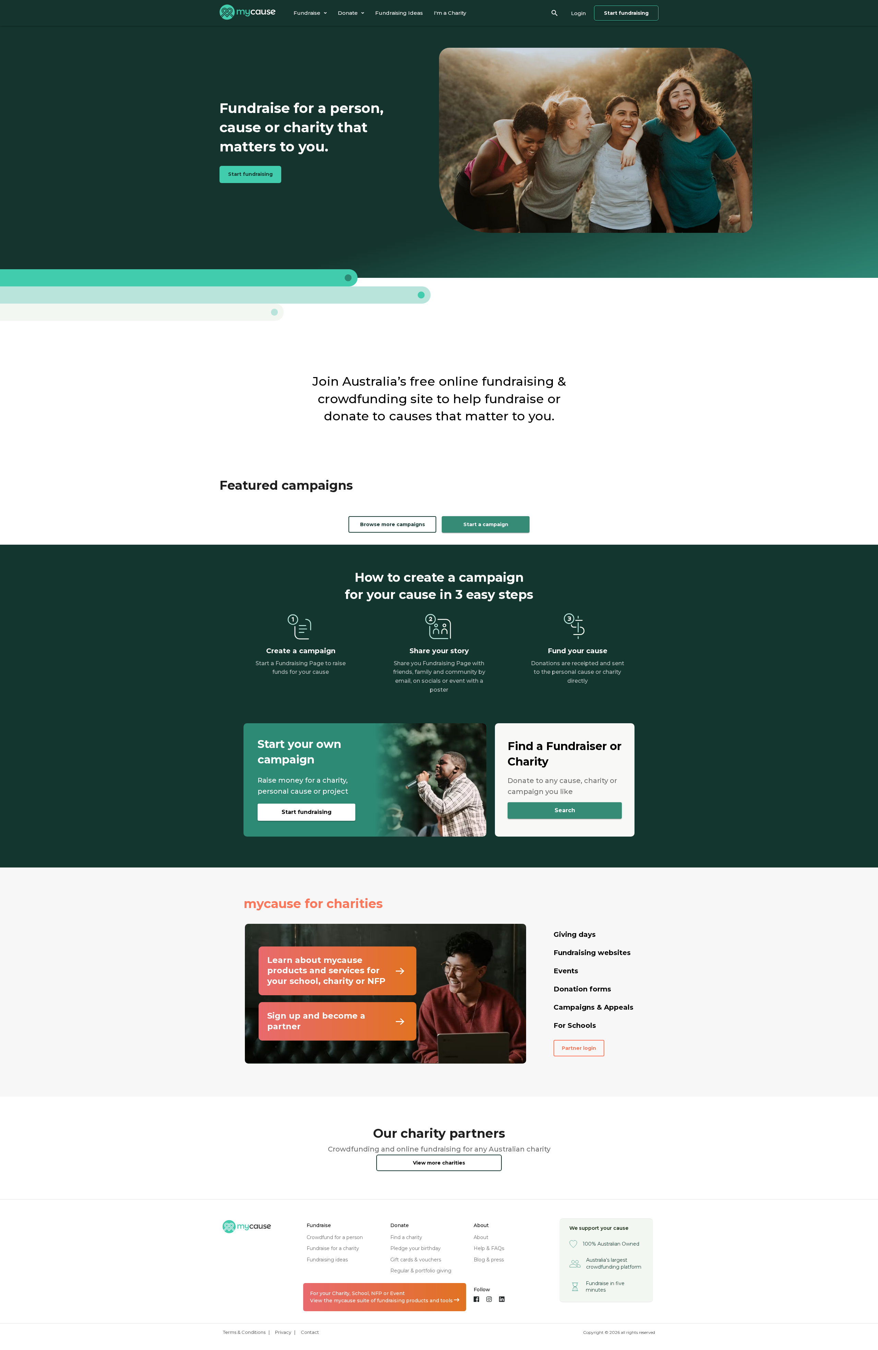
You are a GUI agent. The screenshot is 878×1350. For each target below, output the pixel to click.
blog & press (489, 1259)
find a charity (406, 1237)
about (481, 1237)
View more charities (439, 1163)
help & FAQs (489, 1248)
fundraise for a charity (333, 1248)
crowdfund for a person (335, 1237)
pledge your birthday (415, 1248)
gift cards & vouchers (415, 1259)
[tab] (310, 13)
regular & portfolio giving (420, 1270)
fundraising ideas (327, 1259)
